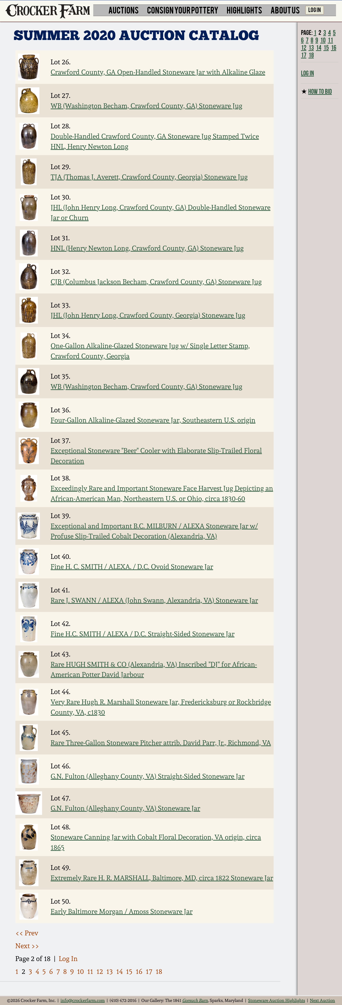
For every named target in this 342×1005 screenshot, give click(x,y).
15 (129, 971)
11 (90, 971)
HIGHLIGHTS (244, 10)
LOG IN (314, 9)
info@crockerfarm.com (83, 1000)
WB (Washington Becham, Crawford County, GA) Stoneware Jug (146, 106)
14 (119, 971)
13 (109, 971)
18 (159, 971)
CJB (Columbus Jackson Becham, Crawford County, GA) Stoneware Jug (156, 282)
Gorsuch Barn (195, 1000)
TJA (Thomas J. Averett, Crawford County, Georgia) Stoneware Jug (149, 177)
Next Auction (322, 1000)
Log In (68, 959)
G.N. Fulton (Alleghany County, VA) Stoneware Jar (125, 808)
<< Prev (26, 933)
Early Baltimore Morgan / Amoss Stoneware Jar (122, 911)
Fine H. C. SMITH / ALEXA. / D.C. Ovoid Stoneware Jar (132, 567)
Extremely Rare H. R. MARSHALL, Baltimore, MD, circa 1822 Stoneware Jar (162, 878)
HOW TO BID (320, 91)
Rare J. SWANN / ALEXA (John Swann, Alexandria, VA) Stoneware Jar (154, 600)
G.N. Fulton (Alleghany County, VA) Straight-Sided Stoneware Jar (147, 776)
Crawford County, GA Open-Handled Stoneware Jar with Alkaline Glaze (158, 72)
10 (80, 971)
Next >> (27, 946)
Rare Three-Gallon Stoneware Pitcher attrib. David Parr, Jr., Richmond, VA (161, 743)
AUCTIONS (123, 10)
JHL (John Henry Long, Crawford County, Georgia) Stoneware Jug (148, 315)
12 (99, 971)
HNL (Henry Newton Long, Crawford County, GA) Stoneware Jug (147, 248)
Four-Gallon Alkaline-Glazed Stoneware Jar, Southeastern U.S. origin (153, 420)
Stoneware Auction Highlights (276, 1000)
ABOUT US (285, 10)
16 (139, 971)
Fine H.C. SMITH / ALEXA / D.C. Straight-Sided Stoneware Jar (142, 634)
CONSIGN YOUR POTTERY (182, 10)
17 (149, 971)
